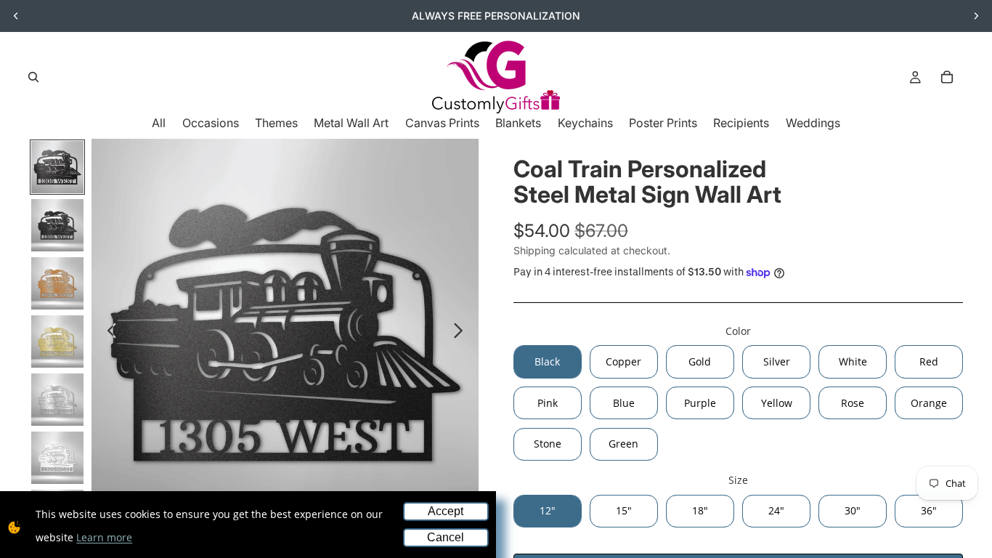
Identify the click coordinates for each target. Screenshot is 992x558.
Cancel (445, 537)
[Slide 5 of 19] (57, 399)
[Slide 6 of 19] (57, 458)
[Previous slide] (16, 16)
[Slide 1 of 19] (57, 167)
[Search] (33, 77)
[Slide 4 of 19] (57, 341)
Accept (445, 511)
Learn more (104, 537)
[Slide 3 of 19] (57, 283)
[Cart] (947, 77)
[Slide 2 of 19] (57, 225)
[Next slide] (976, 16)
